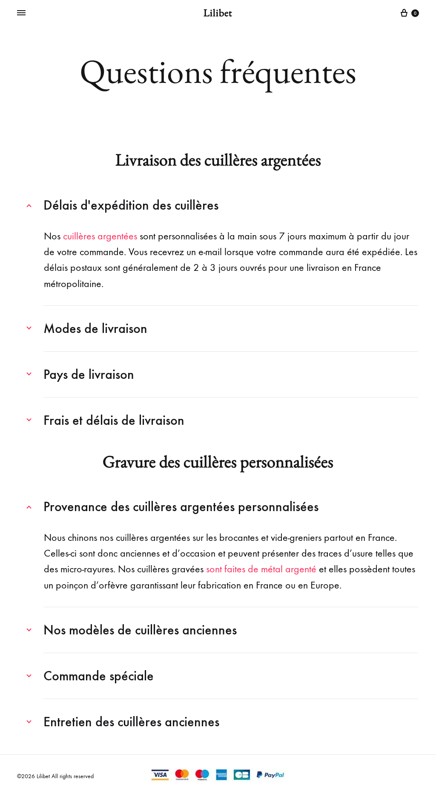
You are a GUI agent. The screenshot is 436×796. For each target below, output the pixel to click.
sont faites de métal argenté (261, 569)
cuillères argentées (100, 236)
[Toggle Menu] (21, 13)
